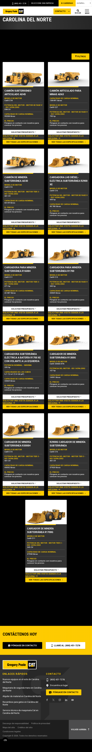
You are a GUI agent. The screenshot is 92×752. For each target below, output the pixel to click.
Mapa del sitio (9, 727)
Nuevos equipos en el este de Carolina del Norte (21, 680)
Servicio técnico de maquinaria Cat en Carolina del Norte (20, 711)
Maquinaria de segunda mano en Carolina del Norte (22, 689)
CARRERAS (68, 3)
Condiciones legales (12, 731)
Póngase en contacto (24, 645)
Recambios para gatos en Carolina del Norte (20, 703)
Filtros (81, 56)
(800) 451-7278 (20, 4)
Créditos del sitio (25, 727)
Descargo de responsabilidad (16, 723)
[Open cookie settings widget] (5, 740)
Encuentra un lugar (59, 685)
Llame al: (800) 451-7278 (67, 645)
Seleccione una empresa (42, 3)
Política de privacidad (40, 723)
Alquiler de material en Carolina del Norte (22, 696)
